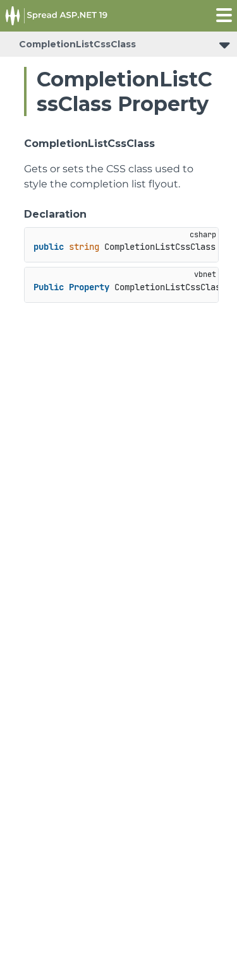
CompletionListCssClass (77, 44)
